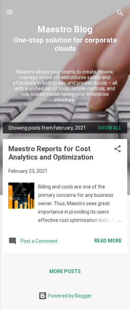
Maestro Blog (65, 29)
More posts (65, 271)
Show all (110, 128)
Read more (108, 241)
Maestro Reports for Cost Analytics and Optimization (50, 153)
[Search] (120, 14)
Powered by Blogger (69, 296)
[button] (117, 150)
